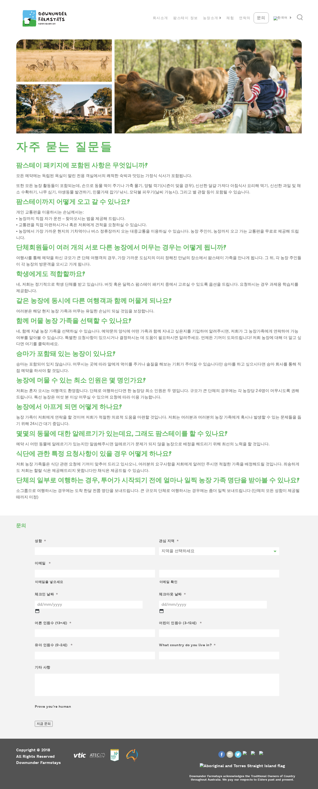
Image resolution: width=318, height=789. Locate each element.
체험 (230, 18)
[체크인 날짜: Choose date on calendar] (37, 610)
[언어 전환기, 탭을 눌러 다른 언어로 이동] (283, 18)
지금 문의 (44, 724)
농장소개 (210, 18)
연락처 (245, 18)
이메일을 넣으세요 (49, 582)
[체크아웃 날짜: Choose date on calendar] (161, 610)
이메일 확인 (168, 582)
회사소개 (160, 18)
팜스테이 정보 (185, 18)
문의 (261, 18)
